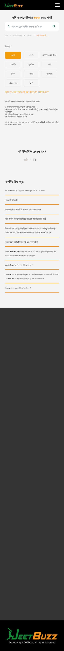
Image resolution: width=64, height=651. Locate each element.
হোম (5, 15)
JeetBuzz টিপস (49, 55)
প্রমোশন (49, 74)
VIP (31, 83)
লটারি (31, 74)
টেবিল (13, 74)
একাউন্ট (29, 35)
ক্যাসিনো (31, 64)
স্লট (49, 64)
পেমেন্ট (31, 55)
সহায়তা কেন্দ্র (17, 35)
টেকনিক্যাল (13, 83)
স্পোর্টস (13, 64)
